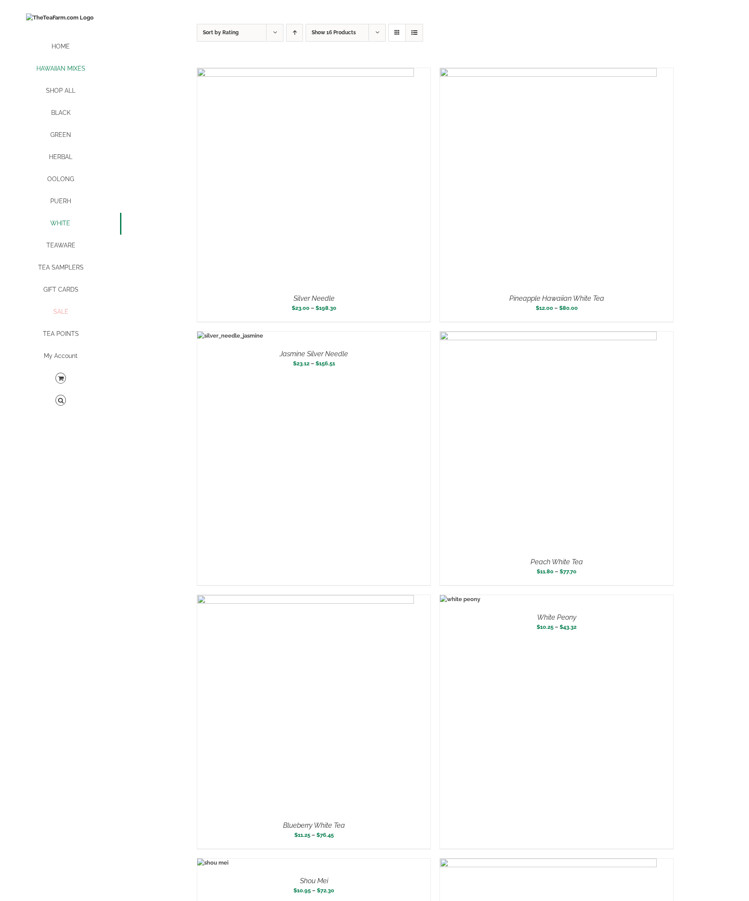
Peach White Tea (557, 562)
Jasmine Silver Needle (314, 354)
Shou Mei (314, 881)
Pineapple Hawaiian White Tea (556, 298)
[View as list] (414, 32)
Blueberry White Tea (314, 825)
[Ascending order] (294, 33)
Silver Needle (314, 298)
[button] (60, 401)
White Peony (556, 617)
